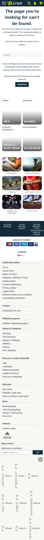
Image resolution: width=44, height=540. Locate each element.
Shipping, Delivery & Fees (15, 277)
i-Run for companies (12, 377)
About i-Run (8, 271)
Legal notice (8, 291)
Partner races (9, 428)
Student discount (10, 373)
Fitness (6, 347)
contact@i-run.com (11, 310)
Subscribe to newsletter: (11, 448)
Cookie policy (9, 281)
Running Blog (9, 406)
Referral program (10, 370)
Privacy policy (9, 288)
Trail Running (8, 337)
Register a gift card (11, 393)
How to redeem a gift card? (15, 396)
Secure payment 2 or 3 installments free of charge (37, 229)
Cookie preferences (12, 284)
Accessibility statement (13, 298)
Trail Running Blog (11, 409)
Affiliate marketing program (15, 323)
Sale (4, 363)
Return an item (9, 274)
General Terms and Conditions (17, 294)
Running (6, 333)
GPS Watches (9, 350)
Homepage (22, 84)
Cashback (7, 366)
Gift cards (7, 389)
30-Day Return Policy (22, 227)
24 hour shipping (7, 226)
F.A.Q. (5, 267)
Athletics (6, 343)
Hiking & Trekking (11, 340)
